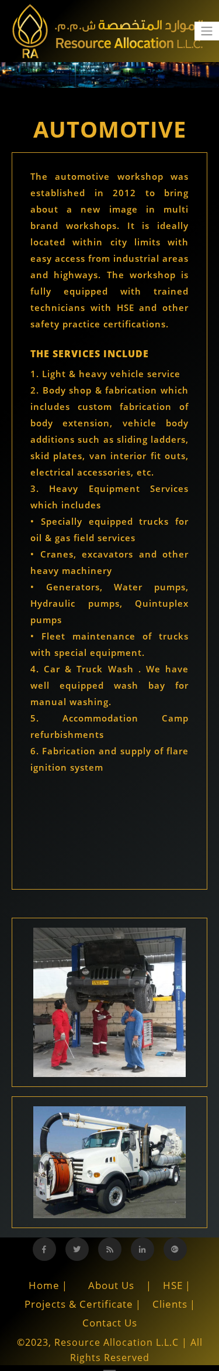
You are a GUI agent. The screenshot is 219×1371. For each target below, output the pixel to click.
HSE (173, 1285)
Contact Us (109, 1322)
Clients (169, 1304)
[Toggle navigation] (206, 31)
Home (44, 1285)
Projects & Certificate (79, 1304)
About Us (111, 1285)
